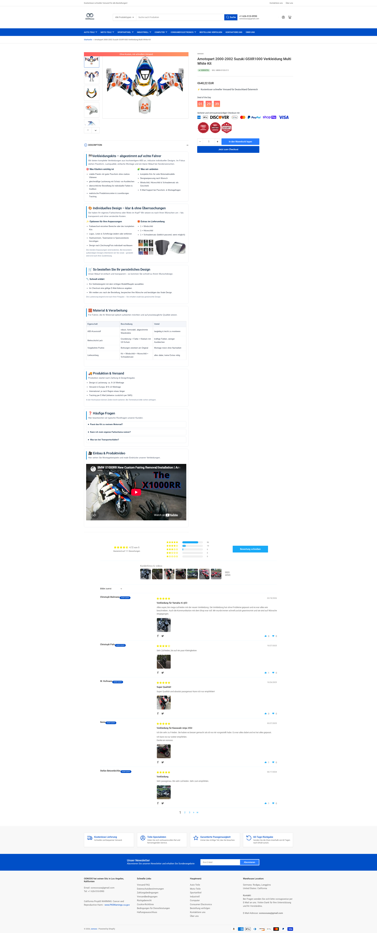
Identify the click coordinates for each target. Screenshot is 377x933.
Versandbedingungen (147, 896)
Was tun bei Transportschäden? (104, 440)
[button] (172, 542)
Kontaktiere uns (276, 3)
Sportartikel (124, 32)
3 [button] (189, 812)
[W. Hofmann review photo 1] (164, 702)
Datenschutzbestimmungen (150, 888)
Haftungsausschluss (147, 912)
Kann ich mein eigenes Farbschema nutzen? (110, 432)
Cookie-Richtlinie (145, 904)
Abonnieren (249, 862)
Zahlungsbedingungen (147, 892)
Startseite (88, 39)
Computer (160, 32)
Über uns (289, 3)
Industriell (143, 32)
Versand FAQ (143, 884)
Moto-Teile (106, 32)
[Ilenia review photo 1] (164, 751)
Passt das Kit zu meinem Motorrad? (106, 424)
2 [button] (184, 812)
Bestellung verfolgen (211, 32)
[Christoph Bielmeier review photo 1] (164, 625)
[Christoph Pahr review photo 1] (164, 662)
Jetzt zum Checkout (228, 149)
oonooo (200, 53)
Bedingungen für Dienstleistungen (153, 908)
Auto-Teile (89, 32)
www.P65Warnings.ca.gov (117, 905)
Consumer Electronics (182, 32)
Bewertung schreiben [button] (250, 549)
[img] (163, 598)
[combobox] (187, 17)
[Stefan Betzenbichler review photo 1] (164, 792)
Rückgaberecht (144, 900)
